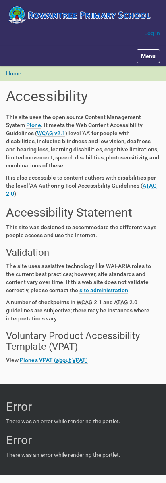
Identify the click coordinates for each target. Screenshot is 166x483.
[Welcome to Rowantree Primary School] (83, 15)
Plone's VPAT (37, 360)
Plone (33, 125)
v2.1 (51, 133)
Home (13, 73)
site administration (103, 290)
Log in (152, 33)
